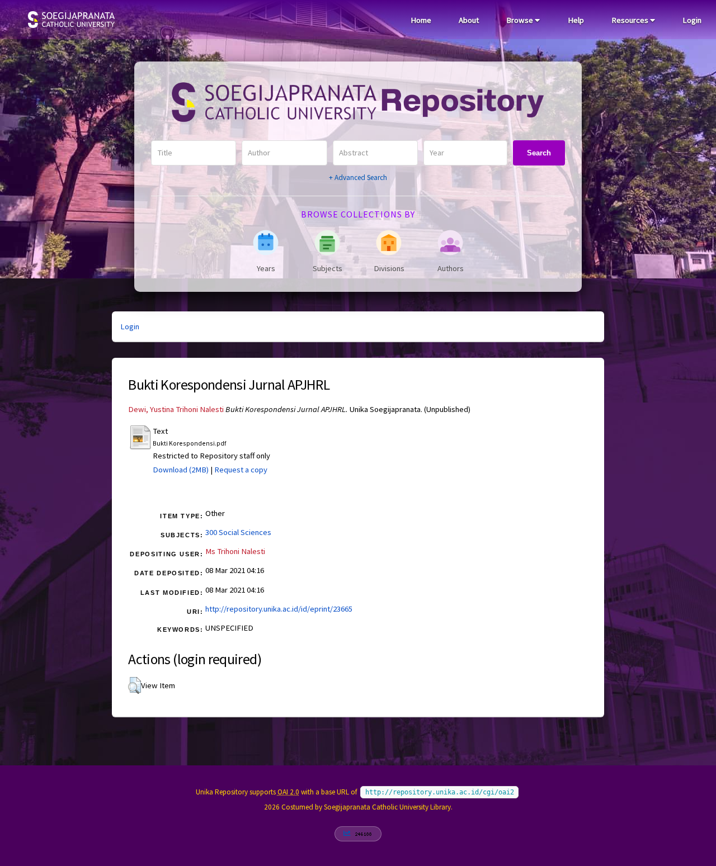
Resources (630, 20)
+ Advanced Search (358, 177)
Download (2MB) (181, 470)
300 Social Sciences (238, 532)
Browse (520, 20)
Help (576, 20)
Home (421, 20)
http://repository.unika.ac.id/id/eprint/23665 (278, 609)
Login (691, 20)
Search (539, 153)
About (469, 20)
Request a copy (240, 470)
